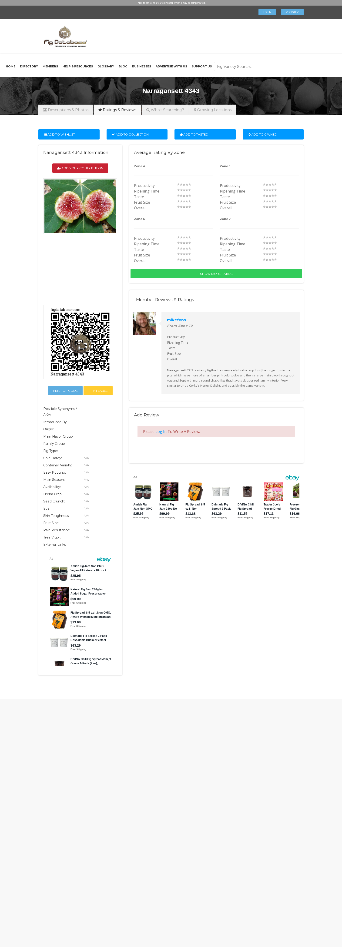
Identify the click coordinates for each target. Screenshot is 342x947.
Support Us (202, 66)
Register (292, 12)
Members (50, 66)
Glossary (105, 66)
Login (267, 12)
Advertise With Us (171, 66)
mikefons (176, 320)
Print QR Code (65, 390)
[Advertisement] (193, 34)
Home (10, 66)
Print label (97, 390)
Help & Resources (78, 66)
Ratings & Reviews (119, 110)
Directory (29, 66)
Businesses (141, 66)
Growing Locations (213, 110)
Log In (161, 431)
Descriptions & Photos (67, 110)
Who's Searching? (167, 110)
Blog (123, 66)
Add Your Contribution (82, 168)
